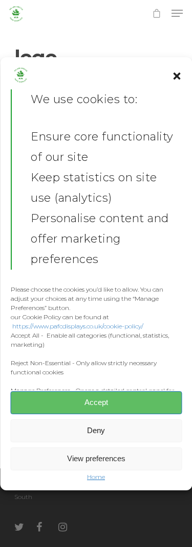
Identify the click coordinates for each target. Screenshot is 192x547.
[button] (177, 76)
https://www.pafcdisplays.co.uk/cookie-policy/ (77, 325)
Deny (96, 430)
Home (96, 477)
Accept (96, 402)
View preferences (96, 458)
